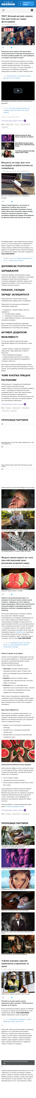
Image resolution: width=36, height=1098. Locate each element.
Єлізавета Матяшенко (23, 566)
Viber (25, 121)
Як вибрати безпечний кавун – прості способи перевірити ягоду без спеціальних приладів (17, 645)
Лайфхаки (25, 408)
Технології (5, 411)
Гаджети (13, 411)
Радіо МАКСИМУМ (13, 117)
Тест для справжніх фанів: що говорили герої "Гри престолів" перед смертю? (16, 110)
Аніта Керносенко (24, 171)
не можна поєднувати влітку (14, 806)
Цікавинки (25, 814)
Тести (17, 124)
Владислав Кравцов (20, 969)
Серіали (5, 127)
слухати (26, 4)
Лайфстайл (9, 124)
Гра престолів (25, 124)
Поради (8, 408)
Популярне (16, 814)
